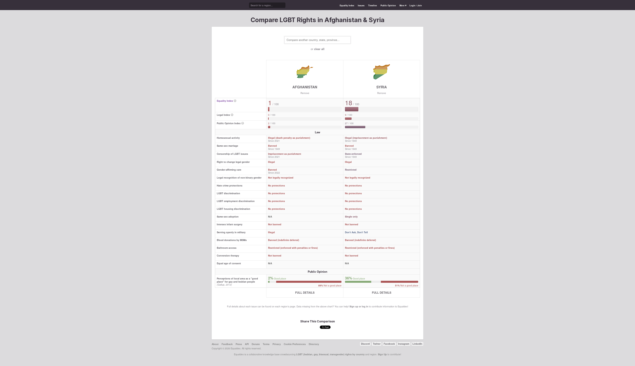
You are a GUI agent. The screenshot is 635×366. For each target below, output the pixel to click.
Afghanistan (304, 86)
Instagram (403, 343)
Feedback (227, 344)
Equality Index (347, 5)
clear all (319, 49)
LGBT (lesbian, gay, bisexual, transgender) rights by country (330, 354)
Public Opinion (388, 5)
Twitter (377, 343)
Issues (361, 5)
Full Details (305, 292)
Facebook (389, 343)
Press (239, 344)
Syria (381, 86)
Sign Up (382, 354)
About (215, 344)
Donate (256, 344)
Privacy (277, 344)
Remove (304, 93)
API (247, 344)
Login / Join (415, 5)
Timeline (372, 5)
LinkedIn (417, 343)
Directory (314, 344)
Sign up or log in (358, 306)
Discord (365, 343)
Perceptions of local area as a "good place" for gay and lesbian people (237, 280)
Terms (266, 344)
